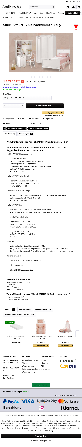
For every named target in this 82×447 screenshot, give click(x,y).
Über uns (44, 363)
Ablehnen (34, 440)
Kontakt (44, 360)
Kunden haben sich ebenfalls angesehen (19, 314)
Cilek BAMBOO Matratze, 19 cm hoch (16, 337)
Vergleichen (9, 119)
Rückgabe (26, 363)
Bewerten (35, 119)
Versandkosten (49, 415)
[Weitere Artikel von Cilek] (76, 27)
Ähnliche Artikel (25, 310)
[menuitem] (42, 7)
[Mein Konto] (73, 7)
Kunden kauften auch (43, 310)
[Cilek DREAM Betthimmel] (65, 326)
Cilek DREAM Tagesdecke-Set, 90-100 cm (41, 337)
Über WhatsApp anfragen (38, 128)
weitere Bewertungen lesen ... (67, 395)
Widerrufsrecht (28, 366)
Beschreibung (10, 134)
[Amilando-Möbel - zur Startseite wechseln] (11, 7)
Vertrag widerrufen (41, 385)
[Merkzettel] (68, 7)
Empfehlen (49, 119)
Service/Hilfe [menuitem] (73, 2)
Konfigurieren (45, 440)
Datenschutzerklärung (31, 369)
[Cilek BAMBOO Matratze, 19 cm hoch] (16, 326)
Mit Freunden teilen (15, 128)
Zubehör (9, 310)
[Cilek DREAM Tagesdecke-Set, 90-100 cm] (41, 326)
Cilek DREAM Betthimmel (65, 336)
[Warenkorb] (78, 7)
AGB (42, 366)
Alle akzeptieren (41, 436)
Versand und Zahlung (30, 360)
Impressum (45, 369)
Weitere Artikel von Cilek (18, 299)
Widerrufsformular (29, 372)
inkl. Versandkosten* (16, 84)
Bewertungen (25, 134)
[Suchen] (53, 7)
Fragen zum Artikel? (16, 297)
